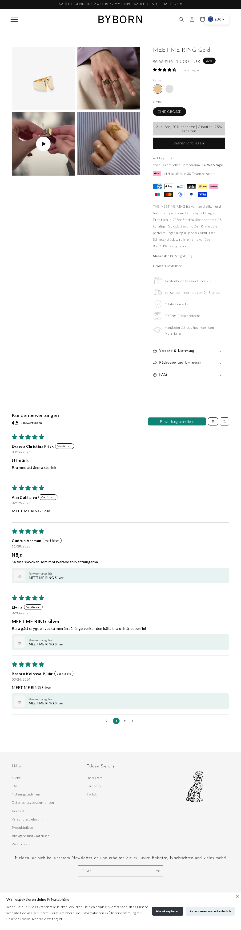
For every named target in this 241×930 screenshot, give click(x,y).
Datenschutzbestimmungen (33, 802)
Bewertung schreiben (177, 421)
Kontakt (18, 811)
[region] (120, 4)
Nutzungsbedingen (26, 794)
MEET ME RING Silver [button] (46, 578)
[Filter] (213, 421)
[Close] (237, 896)
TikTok (92, 794)
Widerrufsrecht (24, 844)
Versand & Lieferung (27, 819)
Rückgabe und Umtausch (31, 836)
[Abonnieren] (158, 871)
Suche (16, 778)
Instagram (94, 778)
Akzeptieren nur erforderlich (210, 911)
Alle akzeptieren (168, 911)
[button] (14, 19)
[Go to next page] (133, 721)
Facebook (94, 786)
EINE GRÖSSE (169, 111)
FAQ (15, 786)
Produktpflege (22, 827)
